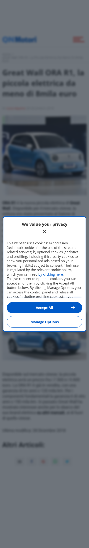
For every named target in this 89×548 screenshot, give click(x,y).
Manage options (45, 321)
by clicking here (50, 274)
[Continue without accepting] (44, 231)
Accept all (44, 307)
